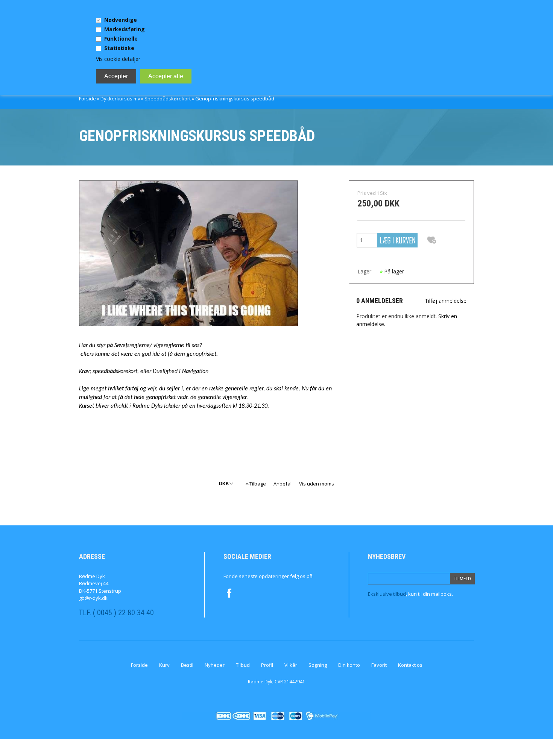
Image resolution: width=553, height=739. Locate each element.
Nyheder (215, 665)
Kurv (164, 665)
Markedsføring (124, 29)
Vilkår (290, 665)
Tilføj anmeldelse (445, 300)
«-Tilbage (255, 483)
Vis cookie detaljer (118, 58)
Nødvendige (120, 19)
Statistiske (119, 48)
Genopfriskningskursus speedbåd (234, 98)
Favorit (379, 665)
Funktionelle (121, 38)
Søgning (317, 665)
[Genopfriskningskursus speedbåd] (188, 252)
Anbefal (282, 483)
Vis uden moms (316, 483)
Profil (267, 665)
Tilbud (243, 665)
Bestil (187, 665)
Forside (87, 98)
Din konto (349, 665)
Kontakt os (410, 665)
